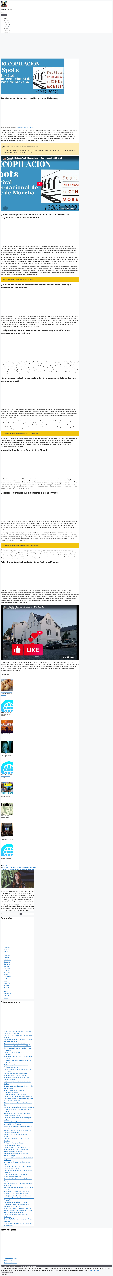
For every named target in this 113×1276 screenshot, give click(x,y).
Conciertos (7, 960)
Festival (6, 26)
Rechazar (3, 1272)
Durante (6, 970)
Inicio (5, 18)
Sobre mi (7, 30)
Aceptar (10, 1272)
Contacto (7, 32)
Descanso (7, 964)
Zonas (6, 998)
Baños (6, 951)
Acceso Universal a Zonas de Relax (15, 1202)
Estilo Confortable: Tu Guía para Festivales (18, 1208)
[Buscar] (21, 914)
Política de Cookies (10, 1263)
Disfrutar (7, 966)
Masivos (6, 985)
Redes (6, 991)
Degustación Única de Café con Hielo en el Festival (18, 869)
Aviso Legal (8, 1261)
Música (6, 28)
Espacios (7, 24)
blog (5, 953)
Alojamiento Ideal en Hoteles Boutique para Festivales (19, 867)
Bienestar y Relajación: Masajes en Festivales (19, 1107)
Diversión (7, 22)
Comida (6, 958)
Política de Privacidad (11, 1259)
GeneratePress (31, 1266)
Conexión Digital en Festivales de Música (17, 1046)
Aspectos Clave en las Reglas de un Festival (18, 1147)
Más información (95, 1270)
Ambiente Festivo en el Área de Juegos (17, 1044)
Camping (7, 955)
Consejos (7, 962)
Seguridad (7, 993)
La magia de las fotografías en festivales (17, 1196)
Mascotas (7, 983)
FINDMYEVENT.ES (6, 10)
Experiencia (8, 977)
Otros (6, 989)
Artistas (6, 20)
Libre (5, 981)
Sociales (7, 995)
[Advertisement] (56, 46)
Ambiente (7, 947)
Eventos (6, 974)
